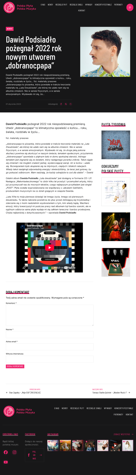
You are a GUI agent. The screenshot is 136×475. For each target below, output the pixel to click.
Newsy (9, 28)
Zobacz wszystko (122, 434)
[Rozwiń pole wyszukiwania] (129, 7)
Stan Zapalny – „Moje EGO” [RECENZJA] (24, 392)
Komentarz (11, 303)
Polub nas (34, 455)
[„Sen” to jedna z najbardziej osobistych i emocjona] (52, 445)
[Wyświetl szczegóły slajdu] (115, 226)
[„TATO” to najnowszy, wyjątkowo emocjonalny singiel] (102, 445)
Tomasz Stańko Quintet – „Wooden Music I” (109, 392)
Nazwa (9, 329)
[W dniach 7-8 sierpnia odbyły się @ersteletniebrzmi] (115, 445)
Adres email (12, 341)
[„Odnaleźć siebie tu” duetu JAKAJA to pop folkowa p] (65, 445)
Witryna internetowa (14, 354)
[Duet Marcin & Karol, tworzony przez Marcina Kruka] (90, 445)
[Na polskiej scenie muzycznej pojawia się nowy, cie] (77, 445)
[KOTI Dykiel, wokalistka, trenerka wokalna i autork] (127, 445)
